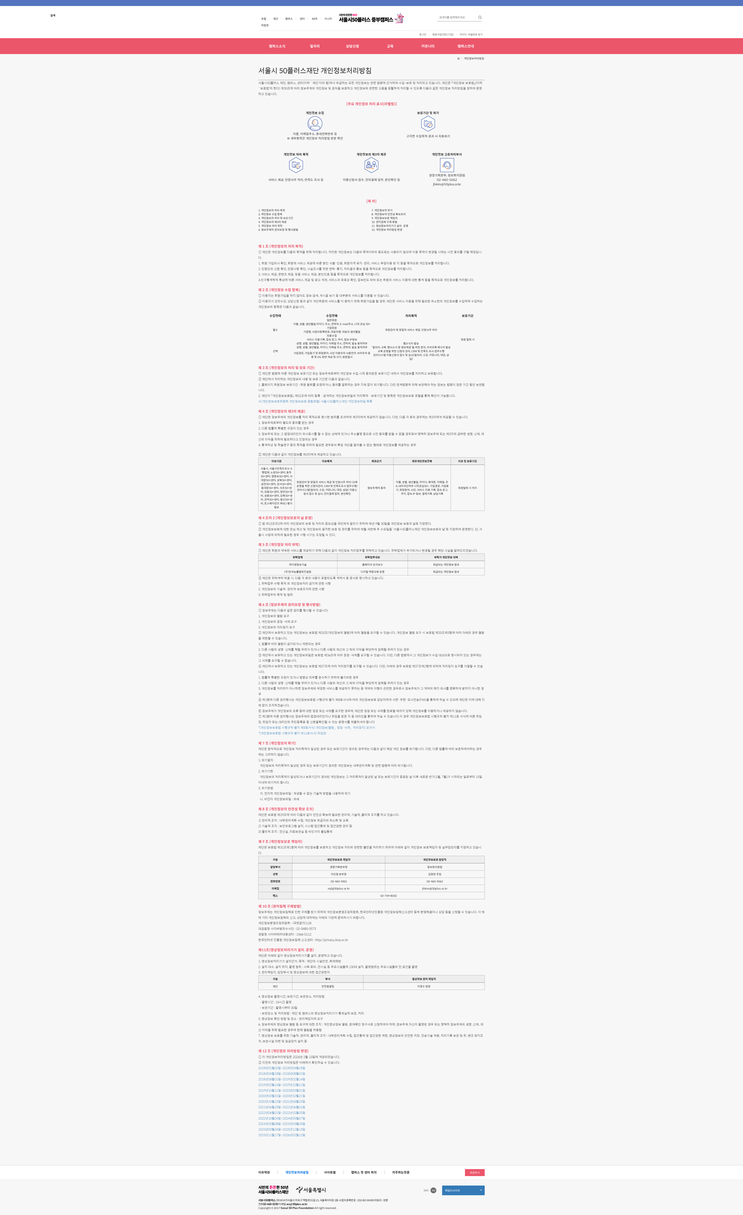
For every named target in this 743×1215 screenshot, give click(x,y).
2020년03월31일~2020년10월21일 (281, 1095)
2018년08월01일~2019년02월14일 (281, 1079)
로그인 (422, 34)
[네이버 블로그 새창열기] (433, 1190)
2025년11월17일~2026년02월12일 (281, 1134)
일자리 (315, 46)
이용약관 (264, 1172)
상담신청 (352, 46)
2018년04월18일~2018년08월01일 (281, 1073)
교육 (390, 46)
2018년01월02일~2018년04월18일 (281, 1067)
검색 (52, 15)
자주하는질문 (401, 1172)
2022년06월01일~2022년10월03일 (281, 1112)
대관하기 (475, 1172)
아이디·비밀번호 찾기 (471, 34)
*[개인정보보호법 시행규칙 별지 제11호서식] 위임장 (292, 733)
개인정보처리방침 (297, 1172)
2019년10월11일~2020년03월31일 (281, 1090)
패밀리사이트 (459, 1191)
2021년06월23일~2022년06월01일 (281, 1107)
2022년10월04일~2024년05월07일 (281, 1118)
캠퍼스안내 (466, 46)
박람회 (265, 25)
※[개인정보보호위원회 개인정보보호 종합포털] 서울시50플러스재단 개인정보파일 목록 (315, 401)
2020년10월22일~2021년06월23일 (281, 1101)
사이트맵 (330, 1172)
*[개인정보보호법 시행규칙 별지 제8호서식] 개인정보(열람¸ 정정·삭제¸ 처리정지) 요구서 (316, 727)
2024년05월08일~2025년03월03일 (281, 1123)
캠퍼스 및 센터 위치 (364, 1172)
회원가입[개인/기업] (443, 34)
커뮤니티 (428, 46)
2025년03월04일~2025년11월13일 (281, 1129)
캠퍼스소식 (277, 46)
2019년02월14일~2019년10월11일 (281, 1084)
